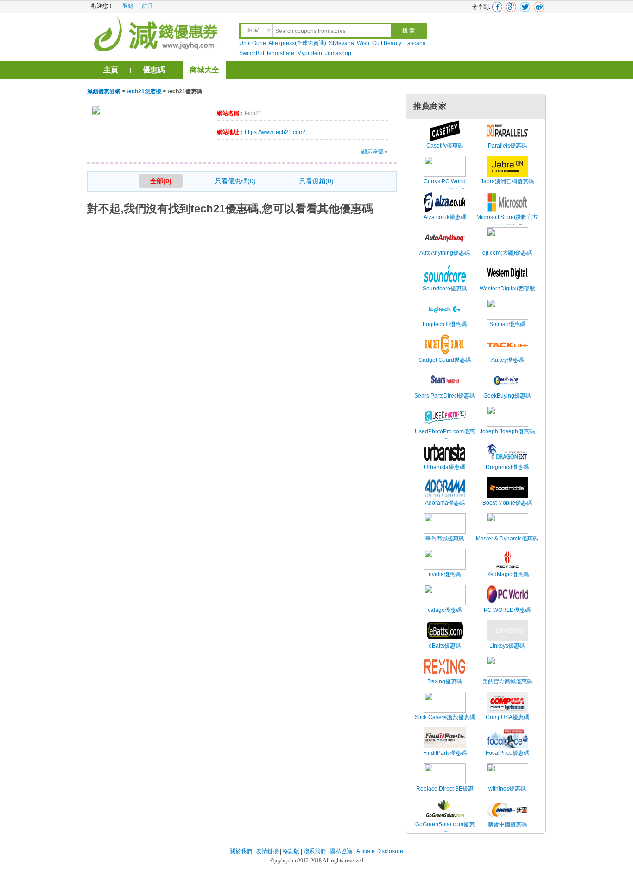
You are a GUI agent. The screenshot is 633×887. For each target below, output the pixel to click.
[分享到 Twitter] (525, 7)
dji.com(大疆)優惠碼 (507, 253)
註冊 (147, 6)
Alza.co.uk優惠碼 (445, 217)
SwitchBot (251, 53)
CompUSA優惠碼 (507, 717)
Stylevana (341, 43)
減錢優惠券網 (157, 32)
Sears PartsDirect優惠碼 (444, 395)
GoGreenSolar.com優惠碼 (445, 829)
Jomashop (338, 53)
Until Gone (252, 43)
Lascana (415, 43)
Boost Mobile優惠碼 (507, 503)
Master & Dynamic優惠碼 (507, 538)
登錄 (127, 6)
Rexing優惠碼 (444, 681)
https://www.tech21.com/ (275, 132)
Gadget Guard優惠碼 (444, 360)
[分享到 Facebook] (497, 7)
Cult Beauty (386, 43)
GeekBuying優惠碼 (507, 395)
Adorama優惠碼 (445, 503)
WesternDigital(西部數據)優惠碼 (507, 293)
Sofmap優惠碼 (507, 324)
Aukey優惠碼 (507, 360)
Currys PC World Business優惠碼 (445, 186)
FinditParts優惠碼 (445, 753)
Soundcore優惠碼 (445, 288)
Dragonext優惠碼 (507, 467)
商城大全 (204, 70)
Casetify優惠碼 (444, 145)
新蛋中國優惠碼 (507, 824)
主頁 (110, 70)
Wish (363, 43)
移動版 (291, 851)
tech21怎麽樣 (144, 91)
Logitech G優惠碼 (445, 324)
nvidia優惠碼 (445, 574)
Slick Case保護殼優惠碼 (445, 717)
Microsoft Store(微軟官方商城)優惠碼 (507, 222)
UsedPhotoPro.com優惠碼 (445, 436)
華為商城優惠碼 (444, 538)
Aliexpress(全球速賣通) (297, 43)
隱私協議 (342, 851)
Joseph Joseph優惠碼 (507, 431)
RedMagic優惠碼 (507, 574)
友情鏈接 (267, 851)
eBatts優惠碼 (445, 646)
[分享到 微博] (539, 7)
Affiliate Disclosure (379, 851)
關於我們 (241, 851)
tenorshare (280, 53)
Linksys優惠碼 (507, 646)
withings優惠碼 (507, 788)
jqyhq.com (286, 860)
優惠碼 (154, 70)
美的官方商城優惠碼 (507, 681)
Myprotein (309, 53)
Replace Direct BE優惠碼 (445, 793)
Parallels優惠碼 (507, 145)
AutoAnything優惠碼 (444, 253)
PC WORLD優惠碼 (507, 610)
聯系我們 (315, 851)
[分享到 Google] (511, 7)
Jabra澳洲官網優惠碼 (507, 181)
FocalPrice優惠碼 (507, 753)
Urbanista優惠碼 (444, 467)
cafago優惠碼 (445, 610)
